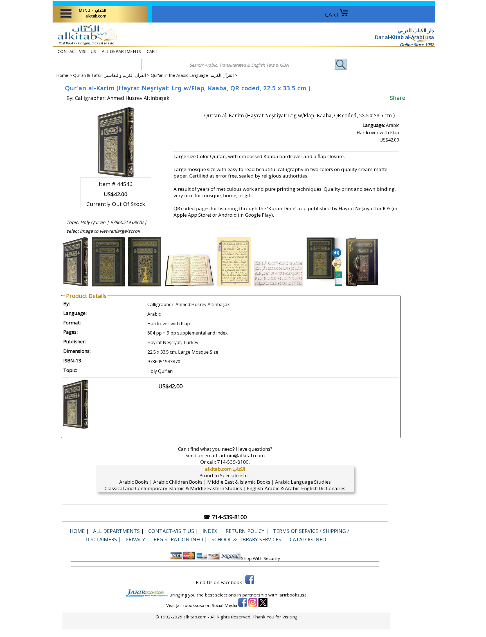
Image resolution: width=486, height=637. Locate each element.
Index (209, 531)
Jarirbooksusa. (292, 595)
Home (62, 75)
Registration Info (178, 539)
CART (332, 14)
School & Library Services (246, 539)
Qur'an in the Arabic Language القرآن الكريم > (194, 75)
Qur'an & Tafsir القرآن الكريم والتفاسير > (112, 75)
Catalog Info (308, 539)
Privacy (135, 539)
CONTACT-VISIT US (77, 51)
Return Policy (245, 531)
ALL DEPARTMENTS (121, 51)
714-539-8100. (233, 462)
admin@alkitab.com (242, 455)
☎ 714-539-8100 (225, 517)
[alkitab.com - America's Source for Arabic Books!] (86, 44)
